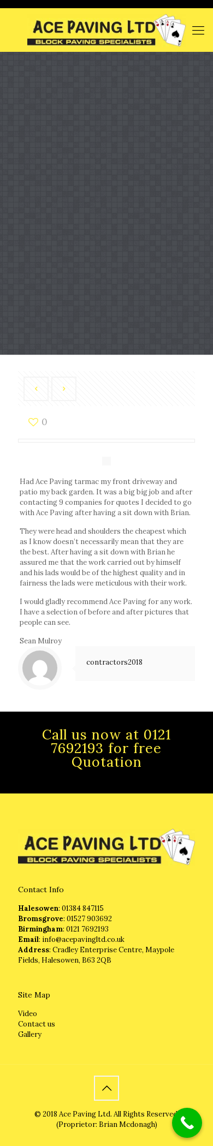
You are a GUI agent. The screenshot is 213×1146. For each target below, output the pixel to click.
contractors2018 (114, 662)
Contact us (36, 1024)
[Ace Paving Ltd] (106, 30)
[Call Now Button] (187, 1123)
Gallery (30, 1034)
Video (27, 1013)
